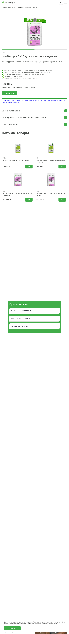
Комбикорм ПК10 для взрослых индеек (16, 160)
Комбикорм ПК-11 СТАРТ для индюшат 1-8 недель (50, 194)
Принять (12, 628)
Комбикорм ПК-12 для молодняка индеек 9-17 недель (50, 161)
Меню (65, 3)
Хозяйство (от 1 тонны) (21, 326)
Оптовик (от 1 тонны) (20, 318)
